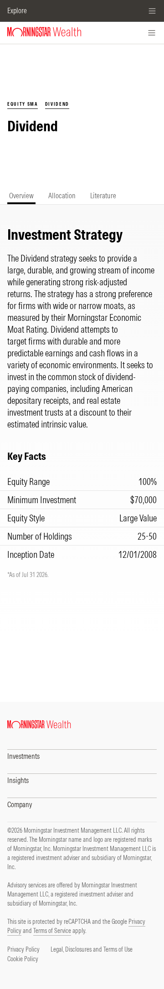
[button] (82, 755)
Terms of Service (52, 931)
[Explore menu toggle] (152, 10)
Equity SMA (22, 104)
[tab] (21, 195)
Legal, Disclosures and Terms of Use (92, 949)
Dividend (57, 104)
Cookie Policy (22, 959)
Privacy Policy (23, 949)
